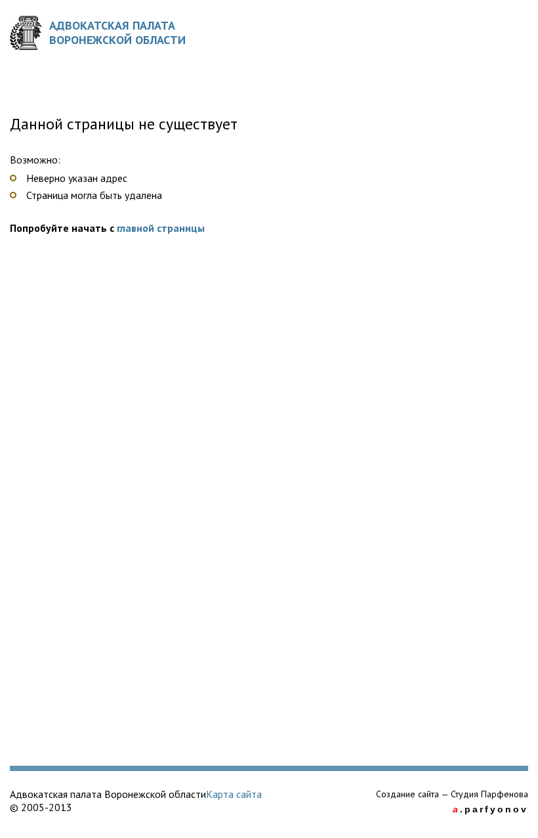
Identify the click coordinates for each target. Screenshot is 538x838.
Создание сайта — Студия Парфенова (452, 794)
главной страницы (161, 227)
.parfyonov (490, 809)
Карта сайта (234, 794)
